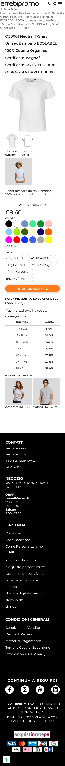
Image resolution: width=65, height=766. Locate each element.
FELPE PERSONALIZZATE (21, 580)
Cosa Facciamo (17, 540)
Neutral (57, 13)
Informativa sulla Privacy (25, 654)
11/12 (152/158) (15, 279)
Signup (11, 607)
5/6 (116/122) (14, 265)
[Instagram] (25, 689)
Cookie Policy (10, 9)
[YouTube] (40, 689)
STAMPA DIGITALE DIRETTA (24, 593)
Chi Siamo (13, 533)
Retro (27, 151)
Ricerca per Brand (37, 13)
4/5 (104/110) (39, 258)
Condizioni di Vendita (22, 628)
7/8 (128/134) (40, 265)
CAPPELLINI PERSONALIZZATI (25, 574)
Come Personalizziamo (24, 546)
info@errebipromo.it (21, 460)
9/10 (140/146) (15, 272)
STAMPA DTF (14, 600)
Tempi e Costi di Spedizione (27, 648)
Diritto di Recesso (19, 634)
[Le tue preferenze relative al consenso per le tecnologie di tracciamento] (6, 759)
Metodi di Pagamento (23, 641)
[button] (55, 3)
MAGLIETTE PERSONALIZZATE (25, 567)
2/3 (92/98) (13, 258)
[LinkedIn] (55, 689)
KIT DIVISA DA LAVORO (20, 560)
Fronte (12, 151)
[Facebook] (9, 689)
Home (4, 13)
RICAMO (11, 587)
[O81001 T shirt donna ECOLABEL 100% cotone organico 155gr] (18, 391)
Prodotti (16, 13)
